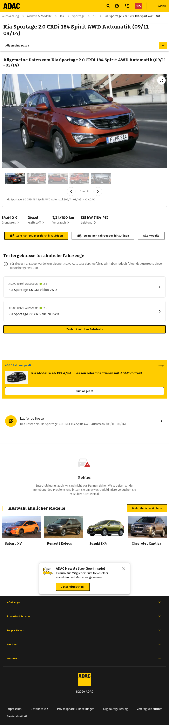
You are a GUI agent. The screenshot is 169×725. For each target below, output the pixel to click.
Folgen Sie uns (15, 630)
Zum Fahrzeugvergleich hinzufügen (39, 235)
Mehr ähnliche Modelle (147, 508)
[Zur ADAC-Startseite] (11, 6)
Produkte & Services (18, 616)
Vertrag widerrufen (149, 709)
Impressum (14, 709)
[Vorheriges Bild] (71, 191)
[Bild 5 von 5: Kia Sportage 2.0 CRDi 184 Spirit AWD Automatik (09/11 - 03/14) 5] (101, 179)
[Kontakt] (126, 6)
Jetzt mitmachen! (72, 586)
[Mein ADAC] (116, 6)
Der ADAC (12, 644)
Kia (62, 16)
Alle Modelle (151, 235)
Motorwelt (13, 658)
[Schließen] (123, 569)
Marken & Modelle (39, 16)
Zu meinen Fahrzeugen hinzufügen (106, 235)
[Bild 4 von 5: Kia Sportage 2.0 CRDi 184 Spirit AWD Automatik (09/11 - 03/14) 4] (79, 179)
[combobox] (79, 6)
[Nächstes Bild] (98, 191)
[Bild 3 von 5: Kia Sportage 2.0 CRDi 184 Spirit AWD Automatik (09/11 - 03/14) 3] (58, 179)
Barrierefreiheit (17, 716)
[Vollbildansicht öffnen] (161, 80)
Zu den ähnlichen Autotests (84, 329)
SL (94, 16)
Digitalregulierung (115, 709)
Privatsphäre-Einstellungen (75, 709)
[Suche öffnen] (108, 6)
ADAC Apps (13, 602)
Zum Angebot (84, 391)
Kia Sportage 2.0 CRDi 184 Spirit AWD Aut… (133, 16)
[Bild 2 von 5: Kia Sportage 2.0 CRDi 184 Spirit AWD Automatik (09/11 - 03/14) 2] (36, 179)
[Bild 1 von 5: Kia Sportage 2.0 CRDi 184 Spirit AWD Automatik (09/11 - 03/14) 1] (15, 179)
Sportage (78, 16)
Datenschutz (39, 709)
